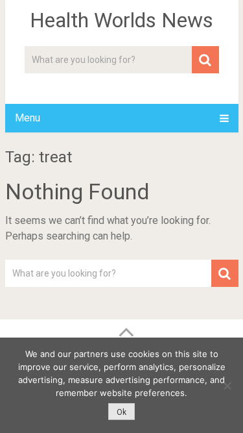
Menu (27, 118)
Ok (121, 412)
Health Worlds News (121, 20)
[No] (226, 385)
